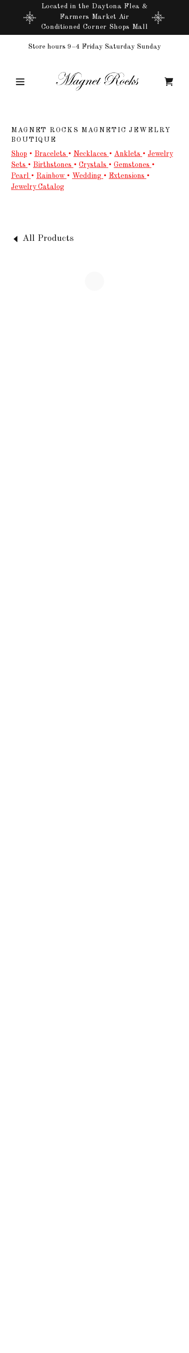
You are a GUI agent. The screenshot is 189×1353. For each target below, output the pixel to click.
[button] (23, 81)
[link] (94, 81)
